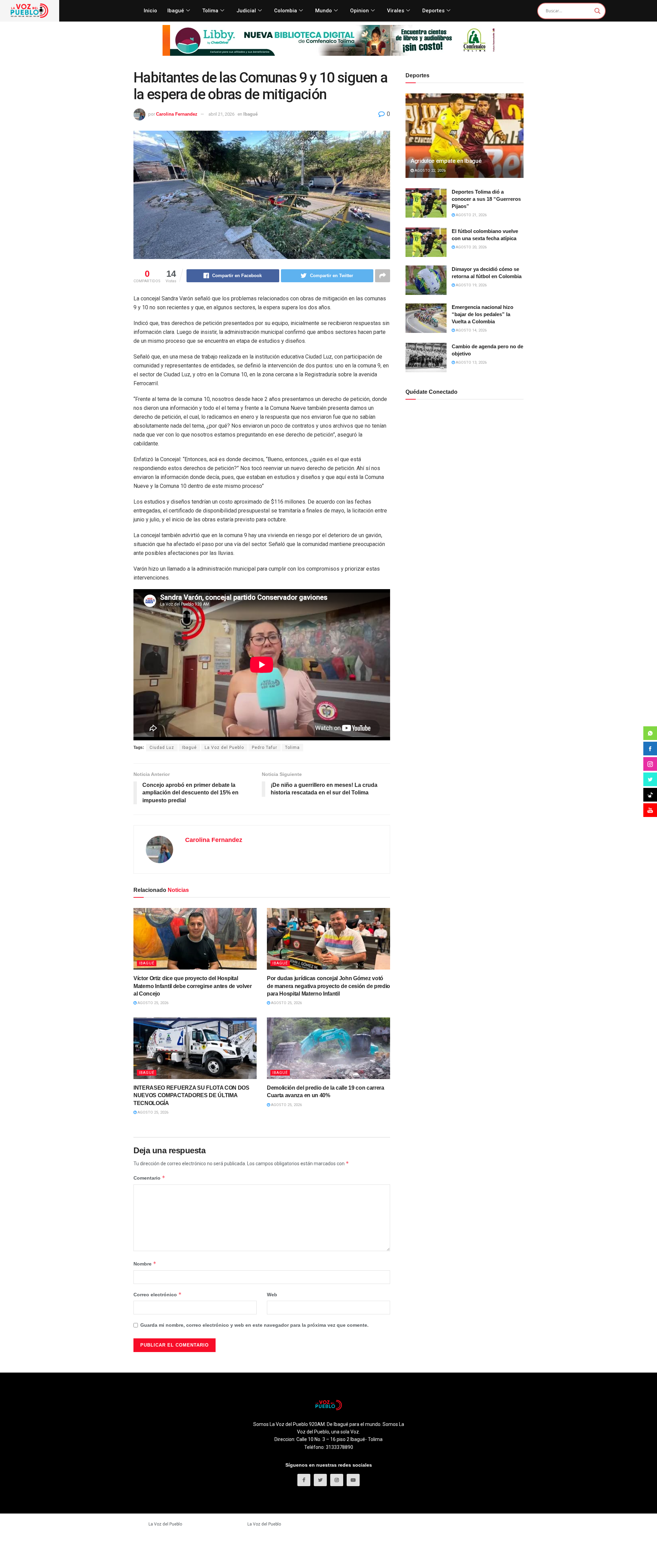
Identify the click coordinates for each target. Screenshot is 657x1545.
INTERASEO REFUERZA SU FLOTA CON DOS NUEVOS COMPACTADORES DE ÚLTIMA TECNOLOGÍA (191, 1095)
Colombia (285, 11)
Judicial (246, 11)
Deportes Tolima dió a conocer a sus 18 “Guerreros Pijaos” (486, 199)
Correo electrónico (157, 1294)
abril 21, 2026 (221, 114)
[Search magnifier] (597, 11)
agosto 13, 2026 (471, 362)
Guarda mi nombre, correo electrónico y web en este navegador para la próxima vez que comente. (254, 1325)
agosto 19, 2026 (471, 285)
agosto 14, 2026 (471, 330)
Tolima (210, 11)
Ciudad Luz (162, 747)
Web (272, 1294)
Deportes (433, 11)
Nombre (144, 1263)
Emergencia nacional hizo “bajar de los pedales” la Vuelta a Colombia (482, 314)
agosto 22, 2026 (430, 170)
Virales (395, 11)
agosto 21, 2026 (471, 215)
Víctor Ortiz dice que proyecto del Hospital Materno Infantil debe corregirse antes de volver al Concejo (192, 986)
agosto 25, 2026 (152, 1003)
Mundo (323, 11)
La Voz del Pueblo (224, 747)
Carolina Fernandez (176, 114)
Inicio (150, 11)
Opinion (359, 11)
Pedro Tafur (264, 747)
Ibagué (175, 11)
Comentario (149, 1177)
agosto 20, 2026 (471, 247)
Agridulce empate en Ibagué (446, 160)
